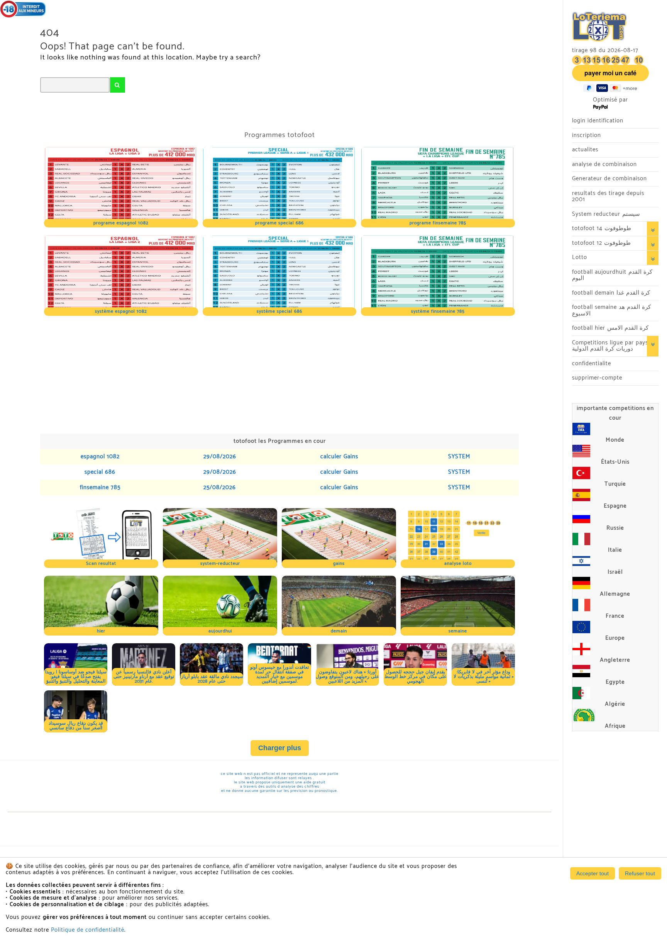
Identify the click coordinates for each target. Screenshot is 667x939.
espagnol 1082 (100, 456)
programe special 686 (279, 223)
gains (339, 563)
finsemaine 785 (100, 487)
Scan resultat (101, 563)
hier (101, 631)
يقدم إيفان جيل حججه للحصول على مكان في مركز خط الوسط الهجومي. (415, 676)
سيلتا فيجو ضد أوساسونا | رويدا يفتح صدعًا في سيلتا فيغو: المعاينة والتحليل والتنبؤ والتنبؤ (76, 676)
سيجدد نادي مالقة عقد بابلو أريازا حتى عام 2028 (211, 679)
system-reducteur (220, 563)
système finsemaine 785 (438, 311)
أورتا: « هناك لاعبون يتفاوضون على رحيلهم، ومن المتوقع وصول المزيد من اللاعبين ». (347, 676)
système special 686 (279, 311)
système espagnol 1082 (121, 311)
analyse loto (458, 563)
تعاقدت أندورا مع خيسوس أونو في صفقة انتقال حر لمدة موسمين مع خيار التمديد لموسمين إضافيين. (279, 674)
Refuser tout (640, 873)
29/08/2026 (219, 456)
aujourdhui (220, 631)
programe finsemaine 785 (438, 223)
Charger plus (279, 748)
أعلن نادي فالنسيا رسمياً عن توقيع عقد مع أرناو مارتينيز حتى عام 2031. (143, 676)
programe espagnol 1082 (121, 223)
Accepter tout (592, 873)
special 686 (100, 472)
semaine (458, 631)
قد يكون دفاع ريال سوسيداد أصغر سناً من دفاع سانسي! (76, 726)
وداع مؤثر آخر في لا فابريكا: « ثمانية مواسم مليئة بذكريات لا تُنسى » (483, 676)
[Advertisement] (271, 374)
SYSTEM (459, 456)
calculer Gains (339, 456)
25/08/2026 (219, 487)
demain (339, 631)
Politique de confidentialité (87, 930)
